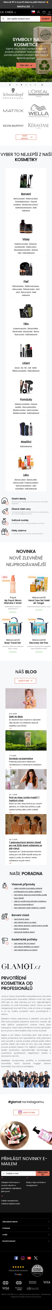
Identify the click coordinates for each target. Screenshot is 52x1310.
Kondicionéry (20, 247)
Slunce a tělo (32, 479)
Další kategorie (29, 253)
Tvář (29, 368)
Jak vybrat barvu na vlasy (25, 922)
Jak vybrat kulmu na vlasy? (25, 950)
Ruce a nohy (19, 334)
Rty (25, 368)
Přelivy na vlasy (32, 198)
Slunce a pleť (18, 482)
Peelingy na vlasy (21, 244)
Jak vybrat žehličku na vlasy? (26, 946)
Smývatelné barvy (22, 201)
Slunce (36, 331)
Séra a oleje (17, 289)
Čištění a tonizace (32, 286)
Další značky (24, 137)
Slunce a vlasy (20, 479)
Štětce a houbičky (19, 371)
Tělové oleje (17, 331)
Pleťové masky (29, 289)
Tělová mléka (32, 328)
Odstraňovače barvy (23, 207)
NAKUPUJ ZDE (23, 6)
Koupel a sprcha (19, 328)
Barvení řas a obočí (30, 204)
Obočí (17, 368)
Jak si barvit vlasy (21, 919)
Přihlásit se (43, 1173)
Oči (22, 368)
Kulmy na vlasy (32, 410)
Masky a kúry (31, 247)
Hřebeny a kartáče (22, 404)
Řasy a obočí (26, 292)
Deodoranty (28, 331)
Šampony (33, 244)
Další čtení (24, 681)
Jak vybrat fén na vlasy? (24, 943)
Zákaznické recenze (18, 1270)
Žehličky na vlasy (19, 413)
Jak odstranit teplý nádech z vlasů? (30, 907)
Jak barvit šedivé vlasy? (24, 932)
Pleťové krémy (18, 286)
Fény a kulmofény (29, 407)
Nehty (34, 368)
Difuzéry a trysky (19, 410)
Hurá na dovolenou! (23, 485)
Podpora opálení (31, 482)
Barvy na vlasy (19, 198)
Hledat (46, 19)
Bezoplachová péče (22, 250)
